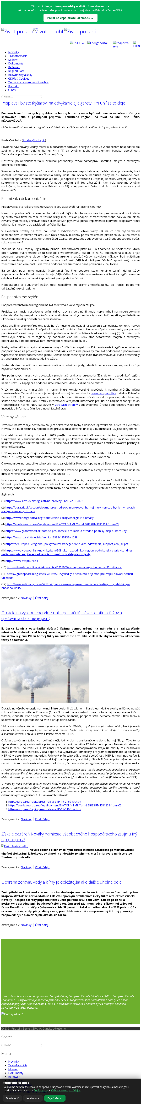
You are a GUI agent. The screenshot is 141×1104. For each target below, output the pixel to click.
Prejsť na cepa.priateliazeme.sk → (70, 18)
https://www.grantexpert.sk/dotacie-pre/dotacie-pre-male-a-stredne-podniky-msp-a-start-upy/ (66, 531)
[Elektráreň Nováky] (14, 846)
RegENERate (16, 71)
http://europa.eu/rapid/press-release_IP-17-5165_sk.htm (44, 809)
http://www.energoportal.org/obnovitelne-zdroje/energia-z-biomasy (49, 518)
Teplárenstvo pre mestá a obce (28, 82)
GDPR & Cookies (18, 78)
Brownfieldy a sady (20, 75)
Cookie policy (41, 1090)
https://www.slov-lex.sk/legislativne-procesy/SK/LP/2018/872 (44, 501)
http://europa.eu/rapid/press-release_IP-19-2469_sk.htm (44, 802)
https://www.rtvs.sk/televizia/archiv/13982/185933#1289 (41, 537)
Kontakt (13, 86)
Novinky (13, 52)
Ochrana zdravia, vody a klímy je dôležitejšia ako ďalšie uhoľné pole (61, 882)
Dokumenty (15, 63)
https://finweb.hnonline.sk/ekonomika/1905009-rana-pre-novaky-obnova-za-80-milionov (64, 567)
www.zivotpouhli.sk (103, 393)
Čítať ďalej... (42, 598)
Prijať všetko (54, 1098)
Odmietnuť (12, 1098)
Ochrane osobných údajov (65, 1090)
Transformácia (17, 56)
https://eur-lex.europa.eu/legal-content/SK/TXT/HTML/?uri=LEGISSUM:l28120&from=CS (62, 524)
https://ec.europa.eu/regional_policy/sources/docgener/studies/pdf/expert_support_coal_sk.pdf (66, 544)
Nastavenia (33, 1098)
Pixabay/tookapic (34, 140)
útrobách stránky (66, 405)
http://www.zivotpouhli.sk (21, 561)
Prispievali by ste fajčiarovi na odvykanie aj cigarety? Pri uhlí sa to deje (63, 103)
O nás (12, 90)
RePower (14, 67)
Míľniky (13, 60)
